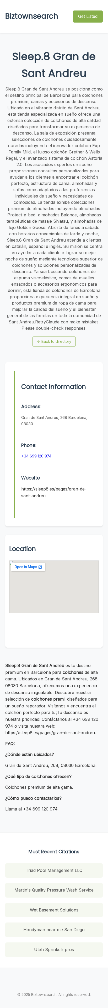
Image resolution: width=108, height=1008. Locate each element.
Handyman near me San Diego (54, 929)
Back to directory (54, 341)
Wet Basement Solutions (54, 910)
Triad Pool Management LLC (54, 870)
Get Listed (88, 16)
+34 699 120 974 (36, 456)
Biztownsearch (31, 16)
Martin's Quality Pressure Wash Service (54, 890)
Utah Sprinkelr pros (54, 949)
